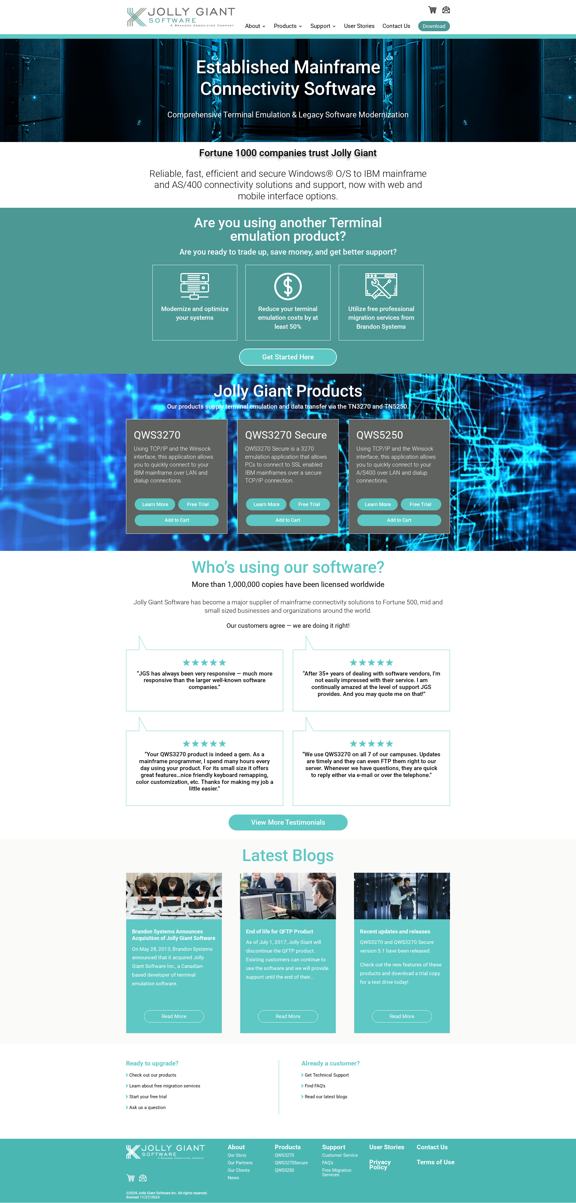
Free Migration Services (336, 1172)
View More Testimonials (288, 822)
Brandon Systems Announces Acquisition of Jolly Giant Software (173, 935)
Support (320, 26)
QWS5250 (284, 1170)
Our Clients (239, 1170)
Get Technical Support (327, 1075)
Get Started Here (288, 357)
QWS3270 (284, 1155)
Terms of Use (435, 1162)
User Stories (359, 26)
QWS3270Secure (291, 1162)
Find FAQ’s (315, 1086)
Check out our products (152, 1075)
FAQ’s (327, 1162)
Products (285, 26)
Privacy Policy (380, 1165)
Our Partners (240, 1162)
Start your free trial (148, 1096)
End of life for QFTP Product (279, 931)
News (233, 1177)
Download (434, 26)
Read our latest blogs (326, 1096)
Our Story (237, 1155)
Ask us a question (147, 1107)
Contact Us (396, 26)
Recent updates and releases (395, 931)
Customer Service (340, 1155)
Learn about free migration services (164, 1086)
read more (174, 1016)
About (252, 26)
